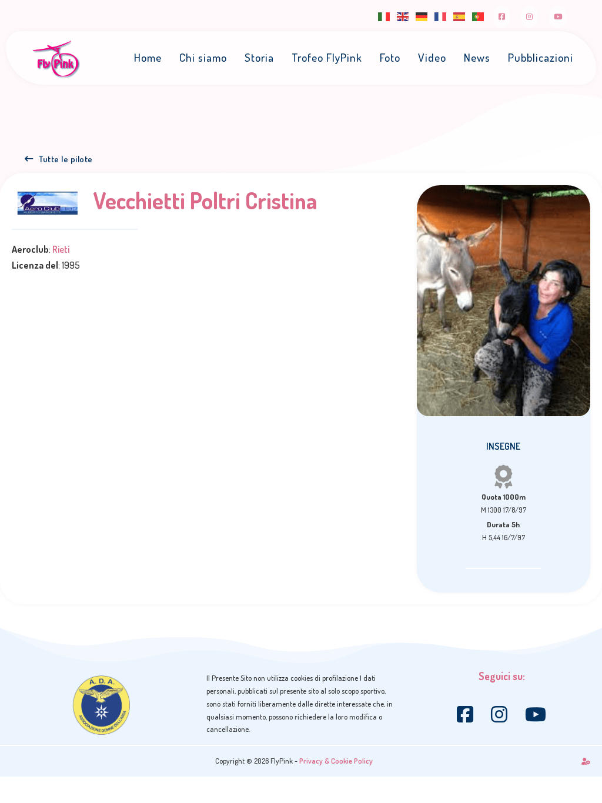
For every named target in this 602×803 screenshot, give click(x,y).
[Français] (441, 15)
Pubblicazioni (540, 57)
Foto (390, 57)
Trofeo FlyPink (327, 57)
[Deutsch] (422, 15)
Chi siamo (203, 57)
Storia (259, 57)
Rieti (60, 249)
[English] (403, 15)
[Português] (478, 15)
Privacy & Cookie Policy (336, 760)
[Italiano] (384, 15)
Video (432, 57)
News (477, 57)
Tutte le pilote (66, 158)
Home (148, 57)
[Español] (459, 15)
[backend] (586, 761)
